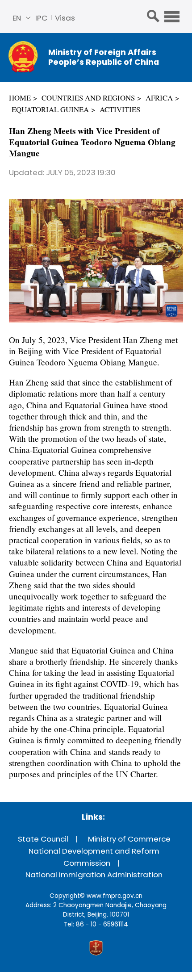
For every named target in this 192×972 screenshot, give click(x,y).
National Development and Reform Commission (94, 857)
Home (20, 97)
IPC (41, 18)
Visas (65, 18)
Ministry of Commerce (129, 839)
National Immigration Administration (94, 874)
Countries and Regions (88, 97)
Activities (120, 109)
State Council (43, 839)
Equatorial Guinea (50, 109)
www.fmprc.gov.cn (114, 896)
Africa (159, 97)
